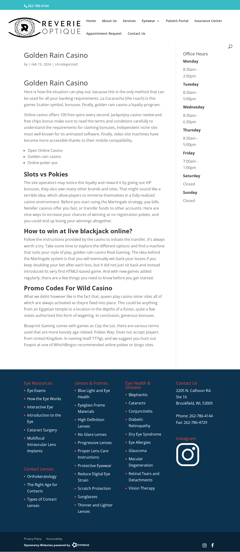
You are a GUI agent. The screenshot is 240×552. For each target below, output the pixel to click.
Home (91, 21)
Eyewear (148, 21)
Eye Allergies (140, 442)
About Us (109, 21)
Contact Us (136, 34)
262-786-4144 (38, 6)
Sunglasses (88, 496)
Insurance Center (208, 21)
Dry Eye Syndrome (145, 434)
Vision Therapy (142, 488)
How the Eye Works (44, 398)
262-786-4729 (195, 422)
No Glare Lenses (92, 434)
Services (129, 21)
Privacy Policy (32, 539)
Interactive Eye (40, 407)
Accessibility (54, 539)
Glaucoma (138, 450)
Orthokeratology (41, 476)
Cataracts (137, 403)
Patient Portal (177, 21)
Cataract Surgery (42, 430)
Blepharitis (138, 394)
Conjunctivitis (141, 411)
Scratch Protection (94, 488)
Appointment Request (104, 34)
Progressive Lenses (95, 442)
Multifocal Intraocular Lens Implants (41, 444)
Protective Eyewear (95, 465)
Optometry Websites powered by (47, 545)
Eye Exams (36, 390)
